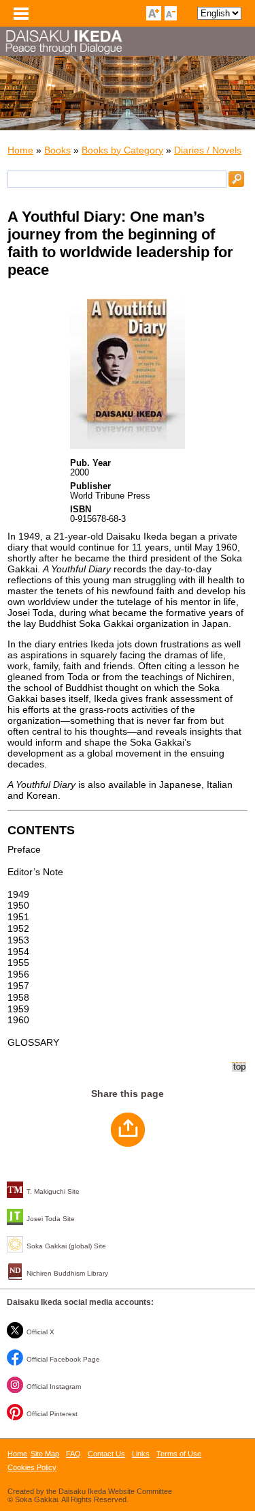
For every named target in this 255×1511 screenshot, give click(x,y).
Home (20, 150)
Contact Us (106, 1454)
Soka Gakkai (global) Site (66, 1246)
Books (57, 150)
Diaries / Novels (207, 150)
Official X (40, 1332)
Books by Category (122, 150)
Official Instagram (54, 1386)
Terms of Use (178, 1454)
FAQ (73, 1454)
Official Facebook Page (63, 1359)
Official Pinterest (52, 1414)
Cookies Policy (31, 1467)
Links (141, 1454)
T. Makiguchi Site (53, 1191)
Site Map (45, 1454)
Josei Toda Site (51, 1218)
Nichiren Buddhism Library (67, 1273)
